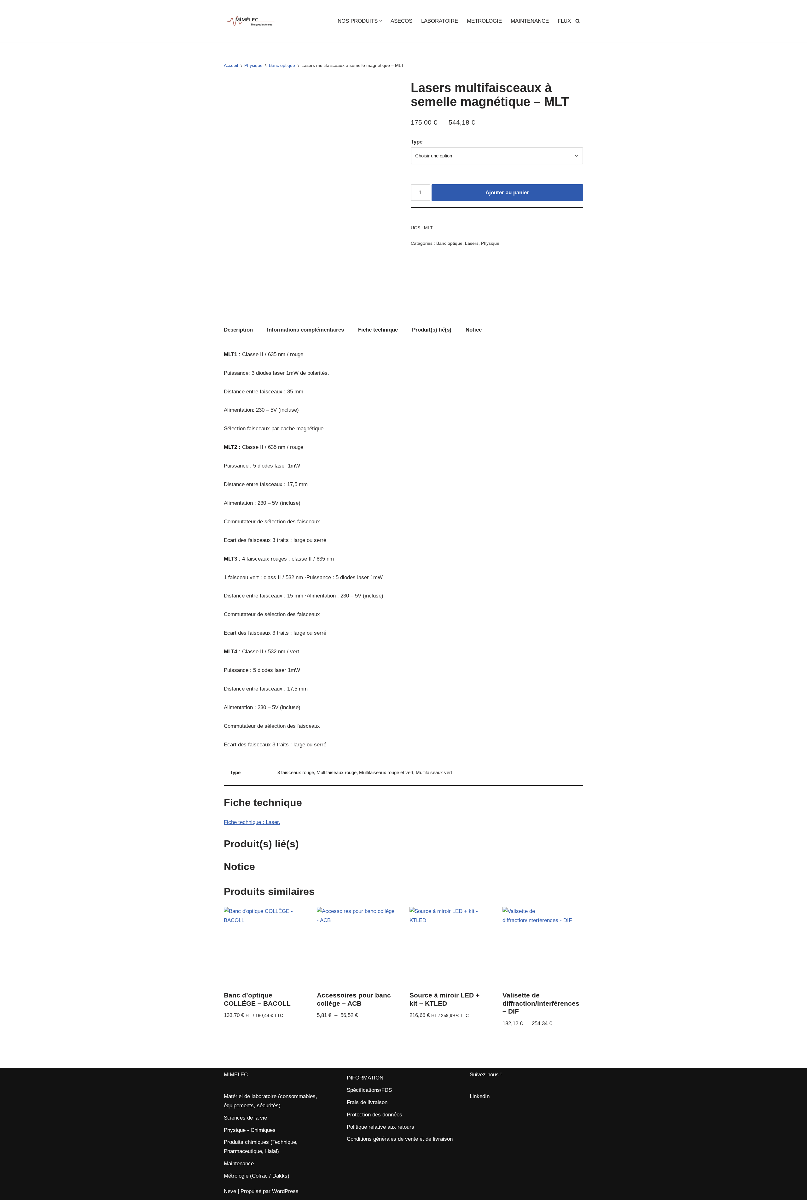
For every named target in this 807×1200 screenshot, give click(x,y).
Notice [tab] (474, 330)
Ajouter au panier (507, 193)
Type (416, 142)
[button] (380, 21)
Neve (230, 1191)
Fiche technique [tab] (378, 330)
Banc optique (282, 65)
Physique (253, 65)
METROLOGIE (484, 21)
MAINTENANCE (530, 21)
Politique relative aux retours (380, 1127)
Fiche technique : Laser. (252, 822)
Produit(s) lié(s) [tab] (431, 330)
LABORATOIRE (439, 21)
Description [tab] (238, 330)
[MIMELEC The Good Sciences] (250, 21)
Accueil (231, 65)
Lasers (472, 243)
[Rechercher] (577, 21)
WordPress (285, 1191)
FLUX (564, 21)
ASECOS (401, 21)
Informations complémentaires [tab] (305, 330)
